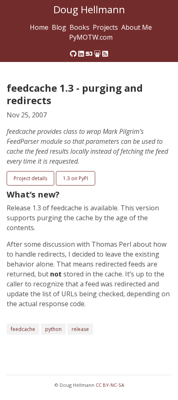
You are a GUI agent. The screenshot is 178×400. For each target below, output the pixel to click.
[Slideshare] (97, 53)
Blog (59, 27)
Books (79, 27)
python (53, 329)
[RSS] (105, 53)
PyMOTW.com (91, 37)
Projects (105, 27)
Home (39, 27)
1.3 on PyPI (75, 178)
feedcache (23, 329)
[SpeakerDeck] (89, 53)
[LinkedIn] (81, 53)
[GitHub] (73, 53)
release (80, 329)
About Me (136, 27)
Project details (30, 178)
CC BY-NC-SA (110, 385)
